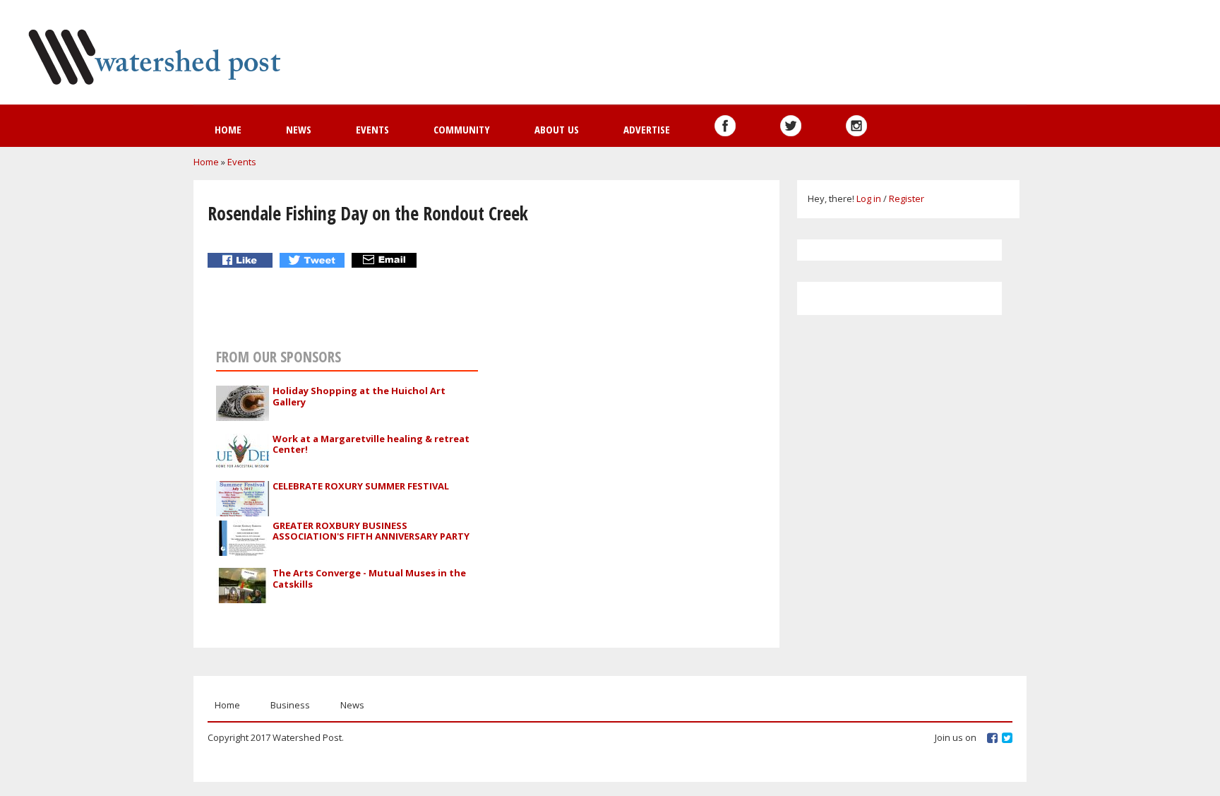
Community (461, 129)
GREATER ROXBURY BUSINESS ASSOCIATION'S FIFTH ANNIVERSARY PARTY (371, 531)
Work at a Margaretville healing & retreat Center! (371, 444)
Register (906, 198)
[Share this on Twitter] (314, 260)
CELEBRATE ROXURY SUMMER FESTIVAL (361, 486)
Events (372, 129)
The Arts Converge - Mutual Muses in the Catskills (369, 578)
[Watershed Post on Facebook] (725, 126)
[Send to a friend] (386, 260)
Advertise (646, 129)
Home (228, 129)
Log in (868, 198)
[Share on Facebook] (242, 260)
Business (290, 705)
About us (556, 129)
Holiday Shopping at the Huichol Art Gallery (359, 396)
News (298, 129)
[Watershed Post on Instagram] (856, 126)
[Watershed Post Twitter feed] (791, 126)
